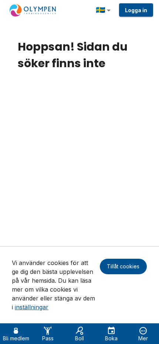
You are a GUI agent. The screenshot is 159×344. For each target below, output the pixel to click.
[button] (105, 10)
